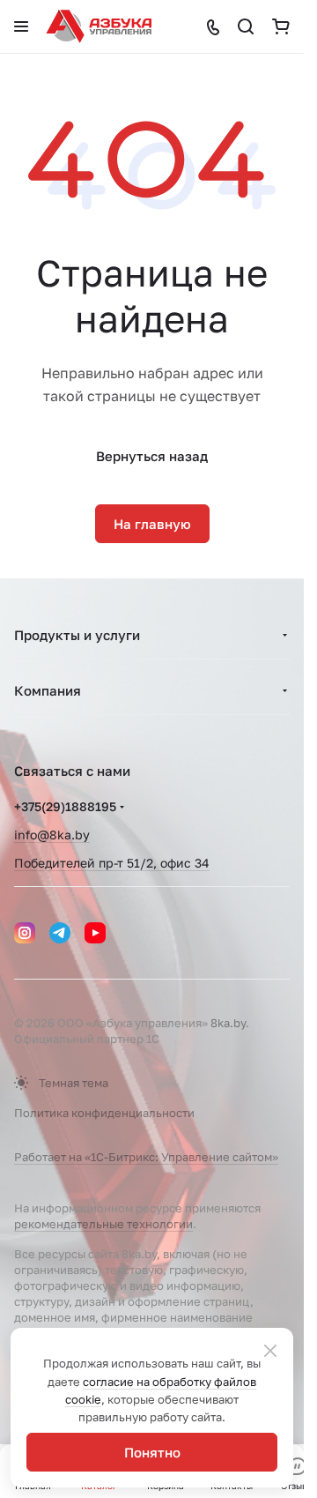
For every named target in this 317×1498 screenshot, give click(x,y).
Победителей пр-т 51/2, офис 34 (112, 862)
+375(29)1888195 (65, 806)
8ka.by (228, 1023)
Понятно (152, 1452)
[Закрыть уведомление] (270, 1351)
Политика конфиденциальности (104, 1113)
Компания (47, 690)
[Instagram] (24, 932)
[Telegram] (59, 932)
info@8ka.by (52, 834)
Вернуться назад (152, 456)
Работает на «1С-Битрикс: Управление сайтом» (146, 1157)
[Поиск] (245, 26)
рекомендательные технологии (103, 1224)
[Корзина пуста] (281, 26)
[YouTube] (95, 932)
